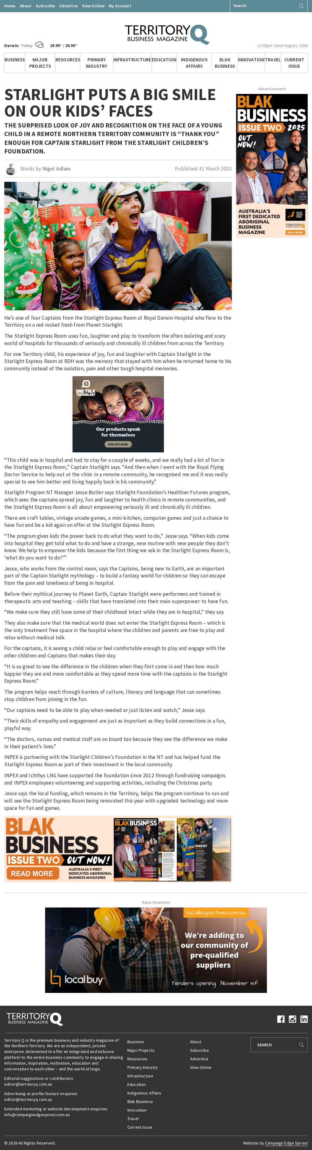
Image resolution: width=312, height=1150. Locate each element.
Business (15, 60)
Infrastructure (132, 60)
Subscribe (45, 6)
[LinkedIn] (304, 1019)
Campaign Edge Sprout (286, 1143)
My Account (120, 6)
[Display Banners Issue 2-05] (118, 848)
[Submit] (301, 6)
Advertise (68, 6)
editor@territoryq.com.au (28, 1084)
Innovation (251, 60)
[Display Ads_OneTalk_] (118, 413)
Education (164, 60)
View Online (93, 6)
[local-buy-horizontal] (156, 949)
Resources (67, 60)
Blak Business (225, 63)
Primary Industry (96, 63)
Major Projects (40, 63)
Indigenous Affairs (194, 63)
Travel (273, 60)
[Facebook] (281, 1019)
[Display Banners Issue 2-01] (272, 165)
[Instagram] (292, 1019)
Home (10, 6)
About (26, 6)
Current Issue (294, 63)
